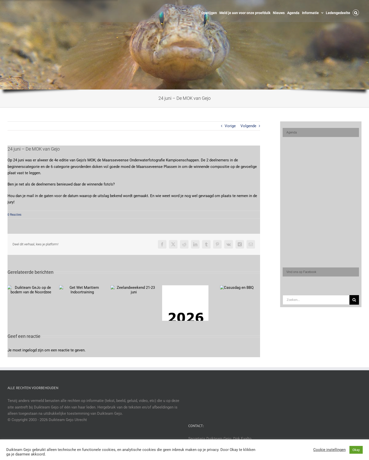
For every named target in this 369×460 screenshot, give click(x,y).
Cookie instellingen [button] (329, 449)
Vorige (230, 126)
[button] (356, 12)
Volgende (248, 126)
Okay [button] (356, 450)
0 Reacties (14, 214)
